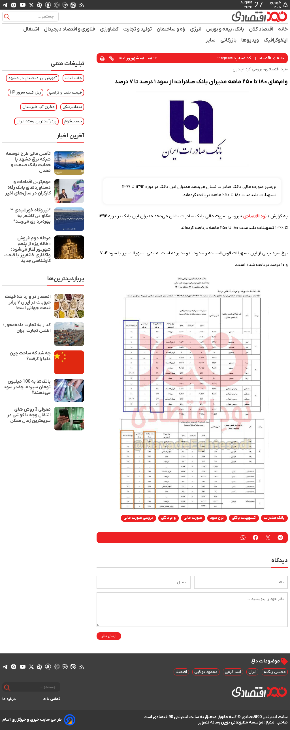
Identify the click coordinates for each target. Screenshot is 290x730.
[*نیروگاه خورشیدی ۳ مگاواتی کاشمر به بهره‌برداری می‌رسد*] (69, 219)
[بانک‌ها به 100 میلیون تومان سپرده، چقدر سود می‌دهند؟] (69, 390)
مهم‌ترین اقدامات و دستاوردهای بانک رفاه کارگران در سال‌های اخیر (28, 187)
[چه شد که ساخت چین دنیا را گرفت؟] (69, 362)
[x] (31, 5)
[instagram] (13, 5)
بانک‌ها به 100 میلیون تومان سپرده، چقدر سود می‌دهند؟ (27, 387)
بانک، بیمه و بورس (225, 29)
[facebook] (255, 537)
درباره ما (9, 699)
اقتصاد (265, 58)
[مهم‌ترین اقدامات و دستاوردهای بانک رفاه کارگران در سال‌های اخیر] (69, 191)
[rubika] (57, 5)
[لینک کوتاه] (111, 58)
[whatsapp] (243, 537)
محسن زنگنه (275, 672)
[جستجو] (6, 16)
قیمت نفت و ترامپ (65, 92)
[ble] (65, 5)
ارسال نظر (108, 636)
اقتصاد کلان (261, 29)
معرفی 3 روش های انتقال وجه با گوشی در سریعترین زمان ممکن (29, 415)
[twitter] (268, 537)
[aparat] (39, 5)
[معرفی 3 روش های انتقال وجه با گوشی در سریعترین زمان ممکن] (69, 418)
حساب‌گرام (73, 121)
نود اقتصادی (254, 216)
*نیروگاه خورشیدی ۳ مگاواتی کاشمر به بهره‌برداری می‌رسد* (30, 215)
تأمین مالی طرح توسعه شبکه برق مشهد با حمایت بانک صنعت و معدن (28, 162)
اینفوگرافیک (276, 40)
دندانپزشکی (72, 107)
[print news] (102, 58)
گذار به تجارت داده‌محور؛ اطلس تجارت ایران (27, 327)
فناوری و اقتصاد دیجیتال (69, 29)
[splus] (48, 5)
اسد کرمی (233, 672)
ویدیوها (250, 40)
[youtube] (22, 4)
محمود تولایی (206, 672)
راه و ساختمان (171, 29)
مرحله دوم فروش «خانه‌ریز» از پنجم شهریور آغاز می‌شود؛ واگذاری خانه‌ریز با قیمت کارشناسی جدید (27, 249)
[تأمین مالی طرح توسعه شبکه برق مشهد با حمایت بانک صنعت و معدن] (69, 163)
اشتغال (31, 29)
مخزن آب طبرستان (38, 107)
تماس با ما (51, 699)
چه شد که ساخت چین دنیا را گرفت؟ (30, 356)
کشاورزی (109, 29)
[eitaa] (73, 5)
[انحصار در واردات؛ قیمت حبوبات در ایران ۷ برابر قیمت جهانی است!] (69, 306)
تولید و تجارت (137, 29)
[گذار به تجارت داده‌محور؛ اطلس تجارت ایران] (69, 334)
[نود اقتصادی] (252, 16)
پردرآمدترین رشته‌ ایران (36, 121)
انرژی (196, 29)
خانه (283, 29)
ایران (252, 672)
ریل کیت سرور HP (25, 92)
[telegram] (5, 5)
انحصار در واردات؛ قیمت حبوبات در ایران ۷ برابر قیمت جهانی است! (28, 302)
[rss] (81, 5)
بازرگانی (228, 40)
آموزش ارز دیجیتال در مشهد (32, 78)
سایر (211, 40)
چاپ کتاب (73, 78)
